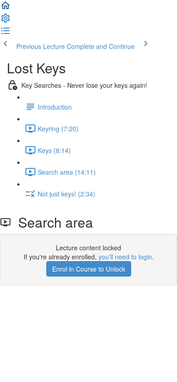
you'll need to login (125, 256)
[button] (5, 8)
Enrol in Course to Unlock (88, 268)
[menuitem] (5, 20)
